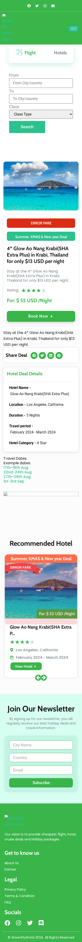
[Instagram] (45, 5)
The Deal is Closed (41, 186)
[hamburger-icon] (73, 28)
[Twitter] (37, 5)
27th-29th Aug (17, 476)
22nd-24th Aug (17, 472)
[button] (34, 355)
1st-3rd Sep (13, 481)
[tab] (25, 52)
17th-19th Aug (15, 467)
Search (27, 126)
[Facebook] (29, 5)
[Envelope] (53, 5)
